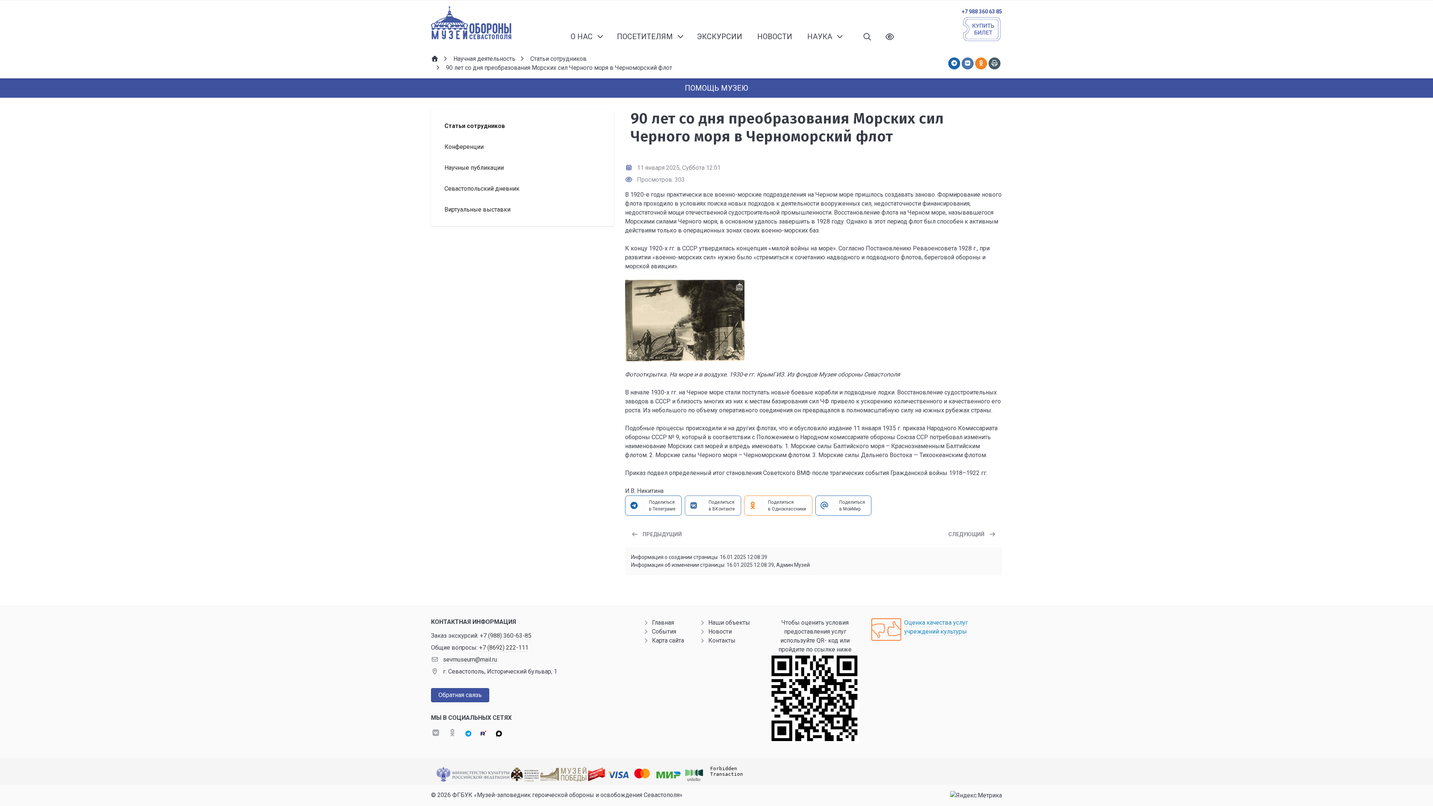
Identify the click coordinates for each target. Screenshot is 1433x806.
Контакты (722, 640)
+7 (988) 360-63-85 (505, 635)
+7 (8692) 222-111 (503, 647)
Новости (720, 631)
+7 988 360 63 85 (982, 12)
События (664, 631)
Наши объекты (729, 622)
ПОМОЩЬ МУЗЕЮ (716, 88)
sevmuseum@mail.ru (470, 659)
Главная (663, 622)
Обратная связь (460, 695)
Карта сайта (668, 640)
